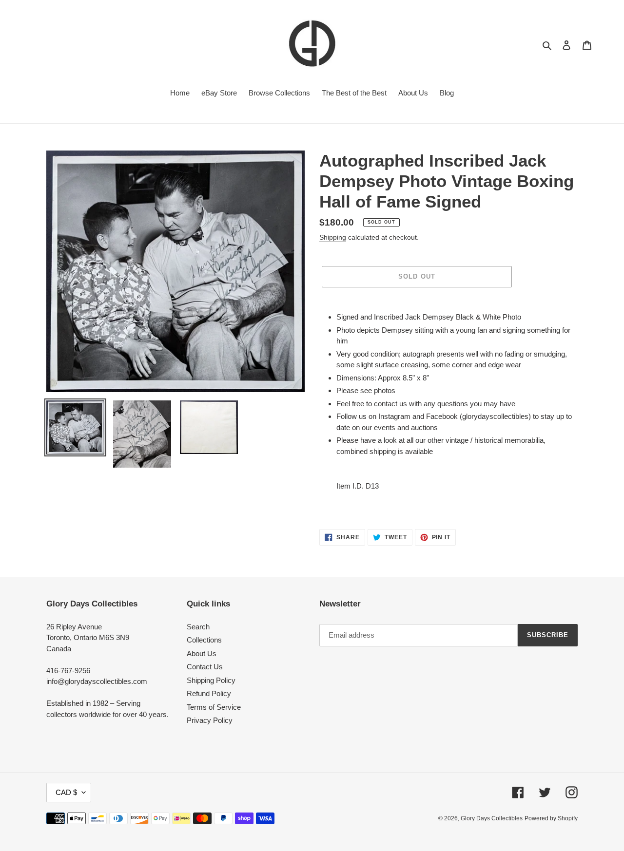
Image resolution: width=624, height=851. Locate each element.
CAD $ (66, 792)
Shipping (332, 237)
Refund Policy (209, 693)
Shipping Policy (211, 680)
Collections (204, 640)
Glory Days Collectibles (492, 818)
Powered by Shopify (551, 818)
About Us (201, 653)
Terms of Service (214, 707)
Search (198, 627)
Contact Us (205, 666)
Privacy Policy (210, 720)
